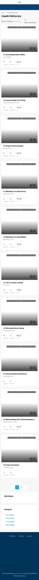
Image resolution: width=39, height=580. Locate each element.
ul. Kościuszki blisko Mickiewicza (15, 374)
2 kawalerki (9, 522)
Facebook (12, 536)
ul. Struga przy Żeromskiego (13, 146)
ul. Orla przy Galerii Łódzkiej (13, 283)
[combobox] (18, 21)
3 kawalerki (9, 515)
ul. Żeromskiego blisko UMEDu (14, 55)
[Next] (26, 487)
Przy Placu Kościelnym (11, 465)
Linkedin (21, 536)
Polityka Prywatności (19, 576)
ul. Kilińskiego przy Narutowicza (14, 191)
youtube (29, 536)
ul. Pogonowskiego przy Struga (14, 100)
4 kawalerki (9, 518)
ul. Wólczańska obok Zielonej (13, 328)
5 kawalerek (10, 525)
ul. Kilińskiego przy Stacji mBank (14, 237)
